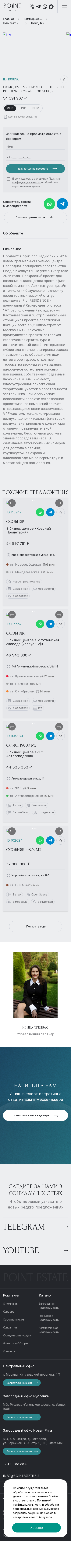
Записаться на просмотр (33, 168)
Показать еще (36, 926)
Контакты (9, 1351)
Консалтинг (10, 1327)
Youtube (21, 1251)
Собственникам (13, 1319)
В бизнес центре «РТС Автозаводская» (24, 754)
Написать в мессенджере (32, 1115)
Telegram (24, 1227)
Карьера (8, 1311)
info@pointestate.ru (21, 1476)
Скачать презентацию (31, 217)
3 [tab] (35, 828)
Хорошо (36, 1528)
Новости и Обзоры (15, 1343)
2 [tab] (34, 500)
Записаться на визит (19, 1382)
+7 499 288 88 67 (16, 1464)
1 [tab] (32, 500)
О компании (10, 1303)
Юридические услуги (17, 1335)
